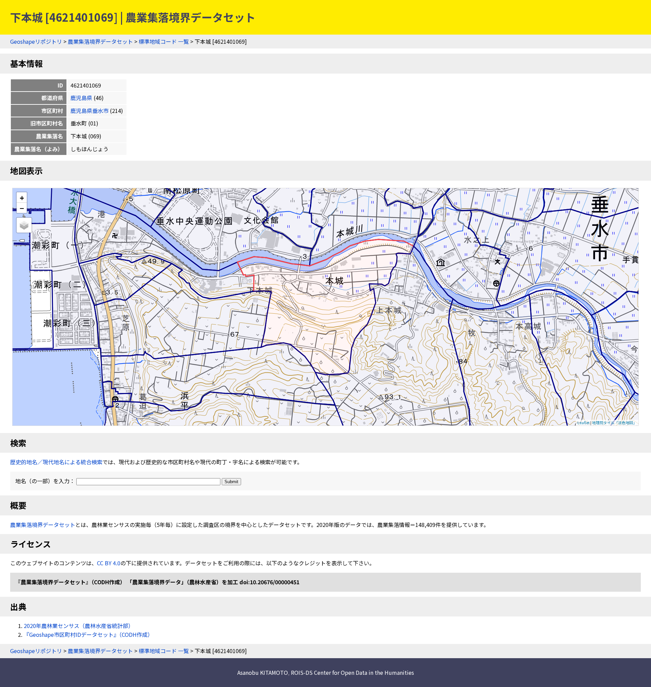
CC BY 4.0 (108, 563)
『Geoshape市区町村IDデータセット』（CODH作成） (88, 634)
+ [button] (22, 197)
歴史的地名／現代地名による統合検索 (56, 462)
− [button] (22, 208)
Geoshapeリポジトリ (36, 41)
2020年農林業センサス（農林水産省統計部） (79, 626)
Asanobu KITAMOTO (262, 672)
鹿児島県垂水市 (89, 110)
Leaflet (583, 422)
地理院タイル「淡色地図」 (614, 422)
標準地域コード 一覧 (164, 41)
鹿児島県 (81, 98)
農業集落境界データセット (100, 41)
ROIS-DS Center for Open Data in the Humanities (352, 672)
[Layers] (24, 225)
